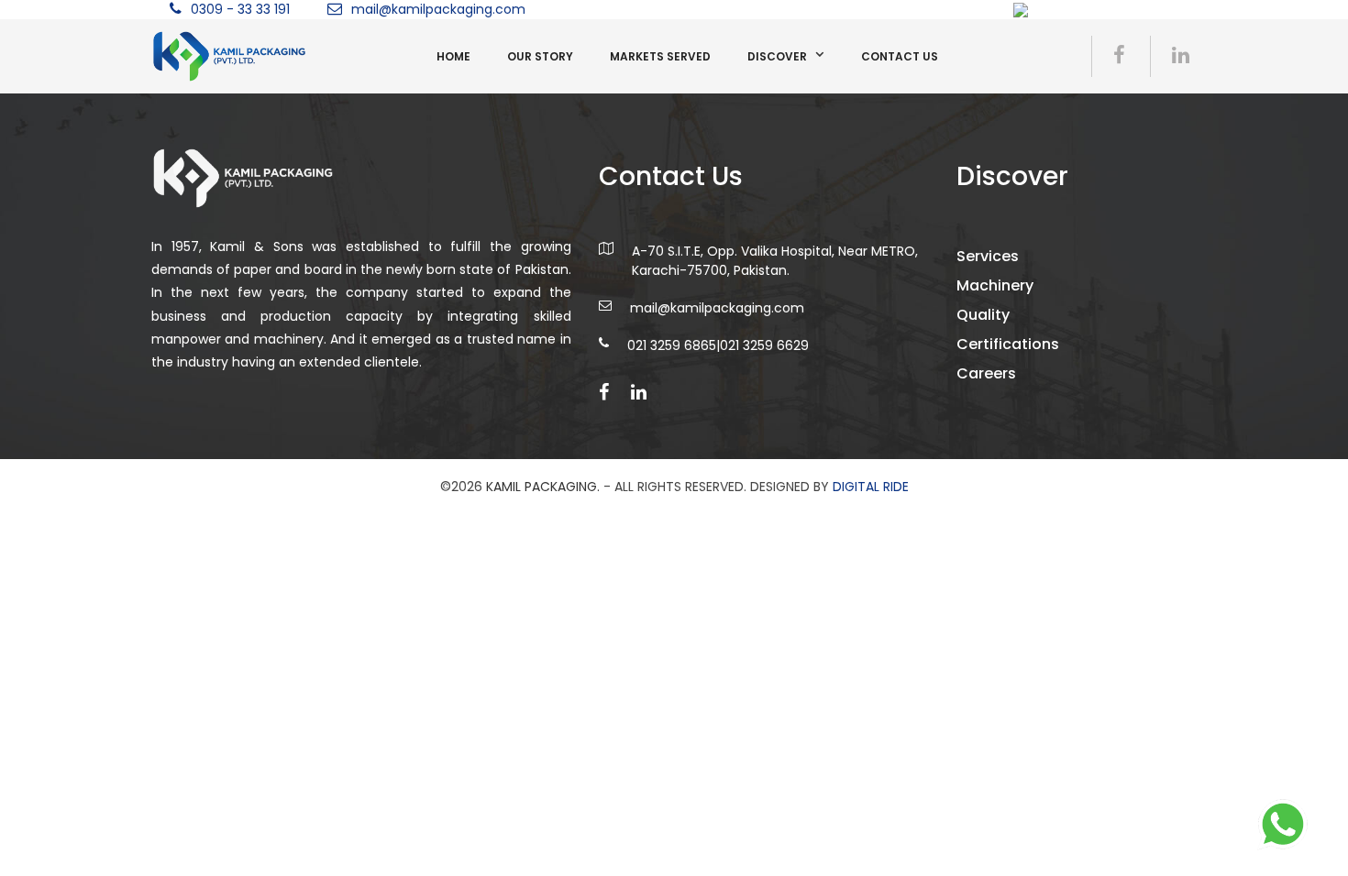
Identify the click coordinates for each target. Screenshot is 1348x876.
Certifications (1007, 344)
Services (987, 256)
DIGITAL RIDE (871, 486)
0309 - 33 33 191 (240, 9)
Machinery (994, 285)
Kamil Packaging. (543, 486)
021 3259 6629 (764, 345)
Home (453, 56)
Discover (777, 56)
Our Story (540, 56)
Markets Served (660, 56)
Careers (986, 373)
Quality (983, 314)
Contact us (899, 56)
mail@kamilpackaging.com (438, 9)
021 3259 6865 (671, 345)
